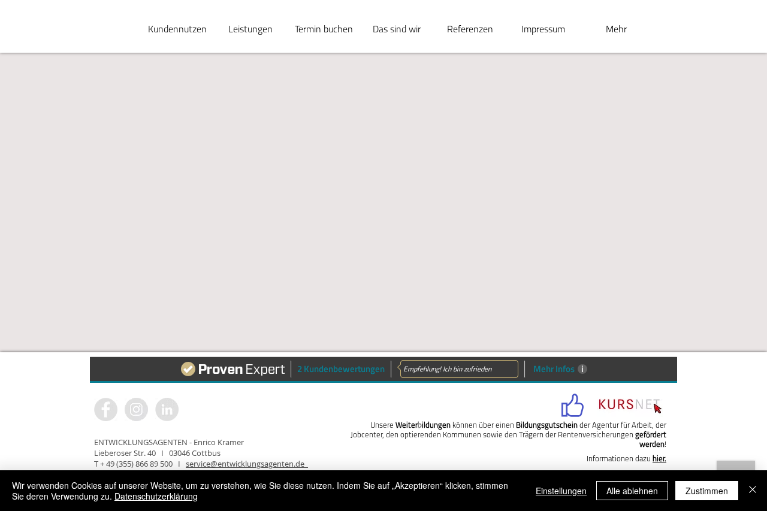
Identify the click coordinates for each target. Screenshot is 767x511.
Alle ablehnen (632, 491)
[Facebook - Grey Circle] (105, 409)
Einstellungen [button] (561, 491)
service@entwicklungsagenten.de (247, 463)
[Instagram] (167, 409)
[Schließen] (752, 490)
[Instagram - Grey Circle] (136, 409)
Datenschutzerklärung (156, 496)
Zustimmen (707, 491)
